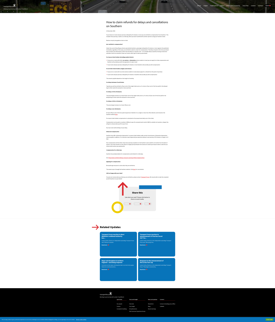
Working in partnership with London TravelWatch (16, 9)
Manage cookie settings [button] (81, 319)
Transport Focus (145, 177)
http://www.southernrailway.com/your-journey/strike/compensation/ (126, 157)
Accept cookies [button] (269, 319)
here (116, 114)
